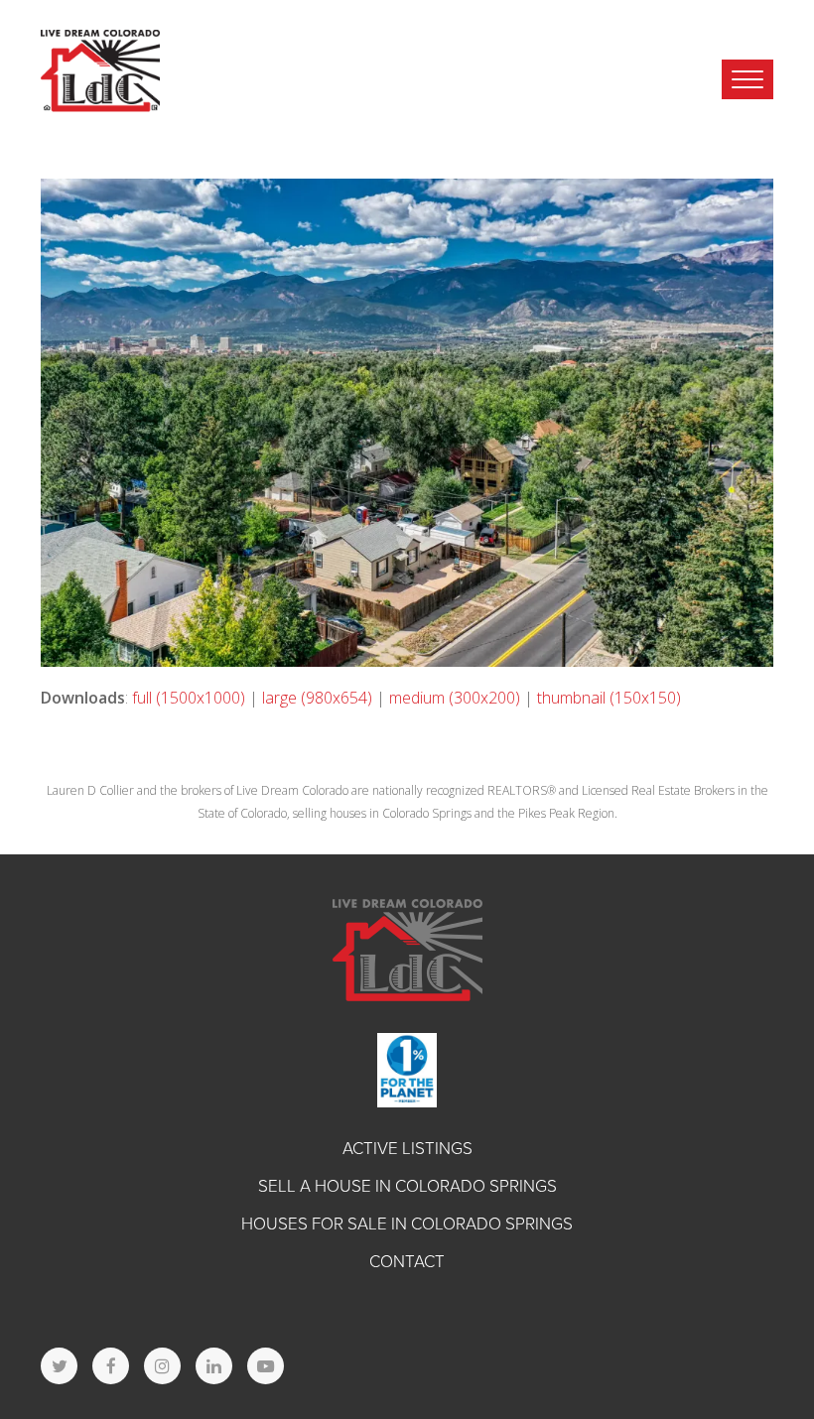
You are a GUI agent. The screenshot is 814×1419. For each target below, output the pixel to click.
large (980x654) (317, 698)
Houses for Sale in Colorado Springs (407, 1224)
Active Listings (407, 1148)
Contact (407, 1261)
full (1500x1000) (188, 698)
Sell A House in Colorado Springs (407, 1186)
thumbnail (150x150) (609, 698)
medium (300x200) (454, 698)
